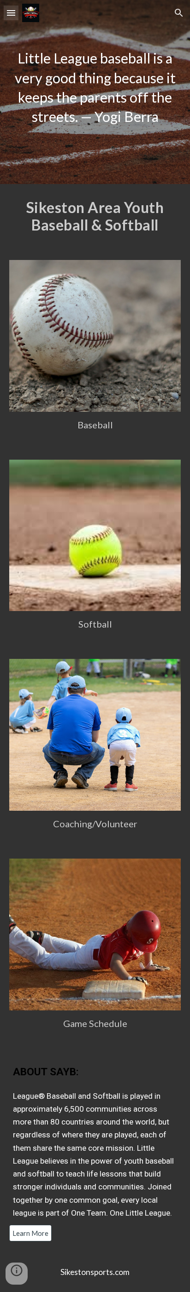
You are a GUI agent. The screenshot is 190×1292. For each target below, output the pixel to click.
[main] (95, 91)
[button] (11, 12)
